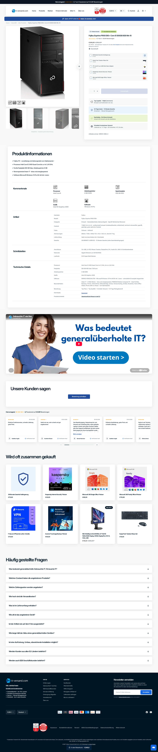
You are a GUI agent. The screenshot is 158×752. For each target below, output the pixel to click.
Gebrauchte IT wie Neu (50, 686)
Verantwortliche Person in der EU (90, 296)
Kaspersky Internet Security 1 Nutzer (56, 494)
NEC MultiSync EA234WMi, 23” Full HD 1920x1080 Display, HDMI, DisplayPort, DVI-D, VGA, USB (96, 536)
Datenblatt (84, 293)
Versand (76, 727)
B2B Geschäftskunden (49, 688)
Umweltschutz (47, 697)
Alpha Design (92, 744)
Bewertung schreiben (79, 396)
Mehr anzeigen (77, 434)
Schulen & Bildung (48, 691)
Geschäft (13, 23)
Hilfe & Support (68, 688)
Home (7, 23)
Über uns (45, 700)
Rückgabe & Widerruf (70, 691)
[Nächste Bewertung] (97, 445)
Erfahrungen (47, 683)
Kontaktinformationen (65, 727)
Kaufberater (67, 683)
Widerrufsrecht (120, 727)
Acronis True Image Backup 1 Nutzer (56, 534)
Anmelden (146, 692)
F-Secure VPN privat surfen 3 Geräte (19, 534)
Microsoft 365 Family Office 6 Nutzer (130, 494)
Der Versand (116, 44)
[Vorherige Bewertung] (61, 445)
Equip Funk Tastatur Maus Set (128, 534)
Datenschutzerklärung (107, 727)
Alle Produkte (22, 23)
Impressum (53, 727)
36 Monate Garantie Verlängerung (18, 494)
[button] (131, 11)
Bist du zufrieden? (69, 697)
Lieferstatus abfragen (70, 694)
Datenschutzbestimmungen (124, 697)
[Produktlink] (23, 482)
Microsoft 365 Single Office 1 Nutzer (93, 494)
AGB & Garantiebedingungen (89, 727)
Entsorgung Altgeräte (49, 694)
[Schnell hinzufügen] (12, 487)
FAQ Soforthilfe (68, 686)
